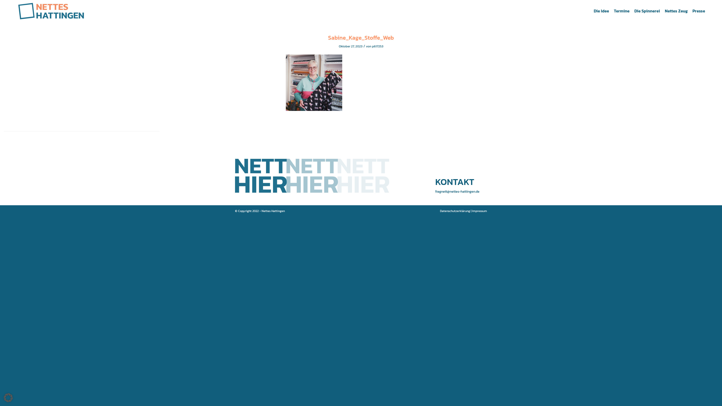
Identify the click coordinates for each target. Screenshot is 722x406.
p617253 (377, 46)
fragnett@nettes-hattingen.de (457, 191)
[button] (8, 397)
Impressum (479, 211)
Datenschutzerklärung (455, 211)
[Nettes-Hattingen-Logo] (51, 11)
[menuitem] (601, 11)
